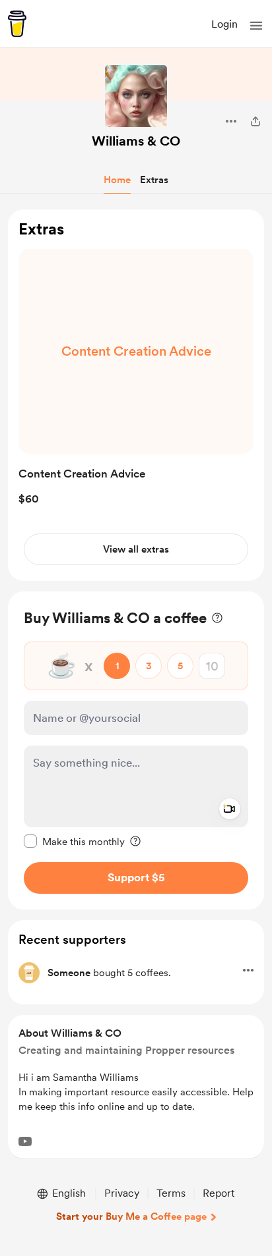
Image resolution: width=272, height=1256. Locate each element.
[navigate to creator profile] (136, 96)
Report (218, 1193)
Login (224, 24)
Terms (171, 1193)
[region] (136, 395)
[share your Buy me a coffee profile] (255, 121)
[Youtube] (25, 1141)
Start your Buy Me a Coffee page (131, 1216)
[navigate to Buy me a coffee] (17, 24)
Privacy (121, 1193)
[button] (256, 26)
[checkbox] (74, 841)
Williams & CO (136, 141)
